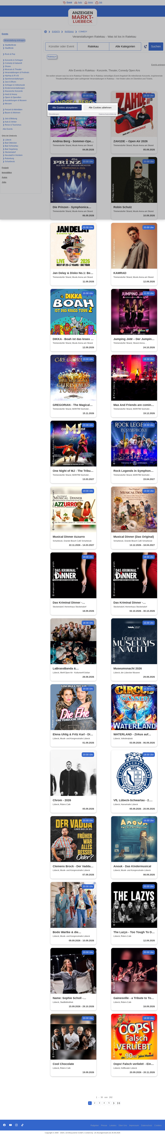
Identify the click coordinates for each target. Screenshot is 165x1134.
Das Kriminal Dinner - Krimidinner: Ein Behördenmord (128, 603)
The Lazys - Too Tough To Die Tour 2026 (133, 932)
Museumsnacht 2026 (127, 668)
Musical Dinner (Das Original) (133, 536)
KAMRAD (119, 273)
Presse (104, 1125)
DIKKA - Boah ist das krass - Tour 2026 (72, 339)
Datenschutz (146, 1125)
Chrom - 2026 (62, 800)
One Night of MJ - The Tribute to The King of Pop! (73, 471)
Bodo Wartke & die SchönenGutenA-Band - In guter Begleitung (71, 932)
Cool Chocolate (63, 1064)
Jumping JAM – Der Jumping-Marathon (133, 339)
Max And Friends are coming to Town (133, 405)
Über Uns (123, 1125)
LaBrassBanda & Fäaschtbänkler (64, 669)
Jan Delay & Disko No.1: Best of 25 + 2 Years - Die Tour (73, 273)
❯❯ (118, 1103)
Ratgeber (95, 1125)
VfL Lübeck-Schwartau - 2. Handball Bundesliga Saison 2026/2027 (132, 800)
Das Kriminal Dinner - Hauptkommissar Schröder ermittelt (71, 603)
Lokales (112, 1125)
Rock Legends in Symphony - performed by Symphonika (133, 471)
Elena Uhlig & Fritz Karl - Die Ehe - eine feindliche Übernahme (72, 734)
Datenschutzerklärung (107, 114)
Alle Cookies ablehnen (100, 107)
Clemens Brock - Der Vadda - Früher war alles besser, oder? (72, 866)
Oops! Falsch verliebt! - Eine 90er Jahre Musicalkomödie (133, 1064)
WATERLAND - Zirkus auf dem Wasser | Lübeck (130, 734)
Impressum (134, 1125)
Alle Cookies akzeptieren (65, 107)
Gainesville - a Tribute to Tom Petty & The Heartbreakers (133, 998)
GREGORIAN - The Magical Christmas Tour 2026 (71, 405)
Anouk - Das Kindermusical (132, 866)
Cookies (158, 1125)
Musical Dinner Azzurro (69, 536)
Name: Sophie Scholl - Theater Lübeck (68, 998)
